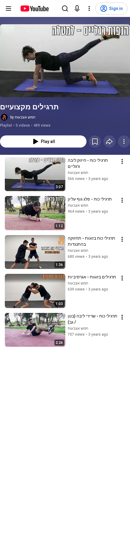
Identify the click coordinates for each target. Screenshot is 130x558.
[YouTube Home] (34, 8)
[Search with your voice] (77, 8)
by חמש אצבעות (22, 117)
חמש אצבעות (78, 173)
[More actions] (124, 141)
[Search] (65, 8)
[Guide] (8, 8)
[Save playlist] (95, 141)
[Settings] (89, 8)
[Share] (109, 141)
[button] (65, 60)
